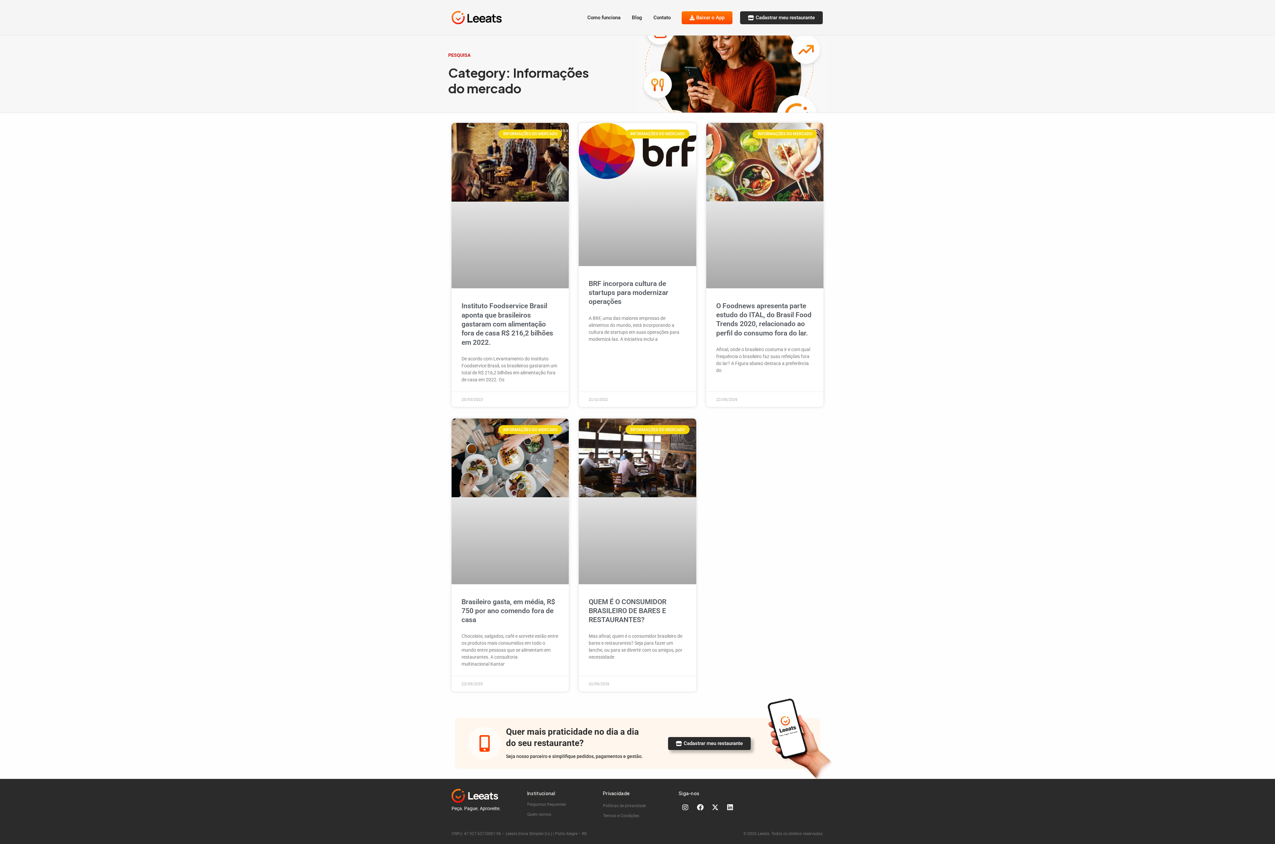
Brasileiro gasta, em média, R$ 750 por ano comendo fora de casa (508, 611)
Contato (662, 18)
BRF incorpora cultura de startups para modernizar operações (628, 293)
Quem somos (539, 814)
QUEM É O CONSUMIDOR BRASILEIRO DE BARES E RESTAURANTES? (627, 611)
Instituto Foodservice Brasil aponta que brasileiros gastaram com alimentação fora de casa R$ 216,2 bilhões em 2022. (507, 324)
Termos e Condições (621, 815)
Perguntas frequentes (546, 804)
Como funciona (604, 18)
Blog (637, 18)
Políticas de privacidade (624, 805)
